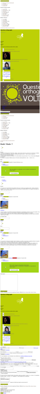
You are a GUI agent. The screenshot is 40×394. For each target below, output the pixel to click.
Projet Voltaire (25, 292)
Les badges (4, 3)
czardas (4, 23)
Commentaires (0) (5, 164)
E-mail (17, 351)
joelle (4, 9)
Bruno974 (5, 138)
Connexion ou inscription (4, 112)
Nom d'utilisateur (3, 351)
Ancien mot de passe (3, 371)
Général (21, 162)
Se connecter (7, 354)
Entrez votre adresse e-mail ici (5, 357)
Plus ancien (4, 180)
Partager (3, 198)
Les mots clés (4, 5)
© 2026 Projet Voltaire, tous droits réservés (7, 27)
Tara (4, 11)
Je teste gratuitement (14, 173)
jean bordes (5, 14)
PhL (4, 13)
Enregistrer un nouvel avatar (5, 361)
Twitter (29, 364)
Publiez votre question (4, 384)
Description (2, 369)
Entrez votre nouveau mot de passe (6, 359)
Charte (3, 108)
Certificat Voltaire (33, 292)
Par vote (3, 179)
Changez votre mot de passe (14, 361)
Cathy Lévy (5, 15)
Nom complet (2, 362)
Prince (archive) (6, 10)
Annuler (1, 194)
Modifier (2, 219)
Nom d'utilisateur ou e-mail (5, 347)
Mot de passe (21, 347)
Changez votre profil (22, 361)
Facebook (16, 364)
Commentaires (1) (5, 199)
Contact (3, 107)
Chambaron (5, 21)
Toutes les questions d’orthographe (8, 2)
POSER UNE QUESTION (5, 113)
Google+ (11, 366)
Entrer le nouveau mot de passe (22, 371)
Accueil (1, 141)
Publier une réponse (4, 291)
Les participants (5, 4)
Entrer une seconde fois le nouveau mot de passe (8, 372)
